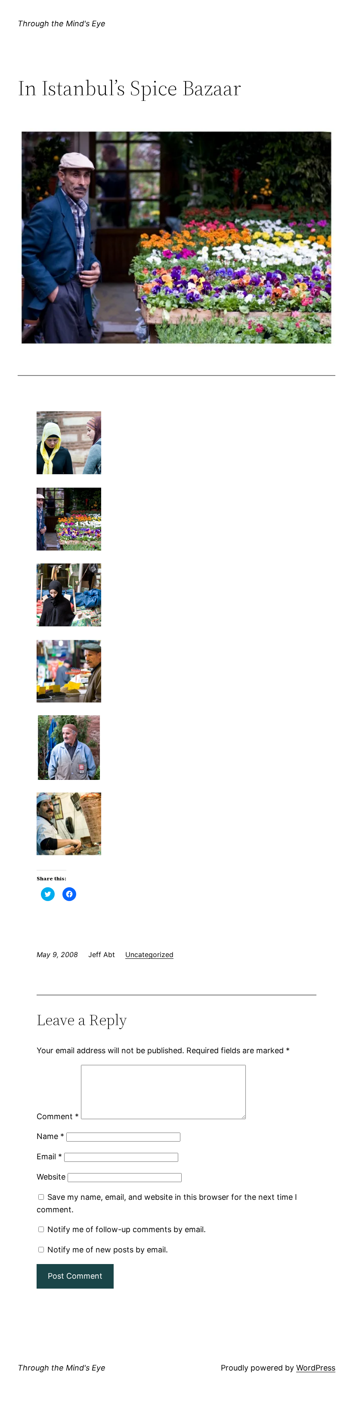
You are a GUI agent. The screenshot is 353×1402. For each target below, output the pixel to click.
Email (49, 1156)
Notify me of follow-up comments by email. (126, 1229)
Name (50, 1136)
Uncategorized (149, 954)
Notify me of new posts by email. (107, 1249)
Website (51, 1176)
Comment (58, 1116)
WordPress (315, 1367)
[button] (176, 237)
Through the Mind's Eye (61, 23)
